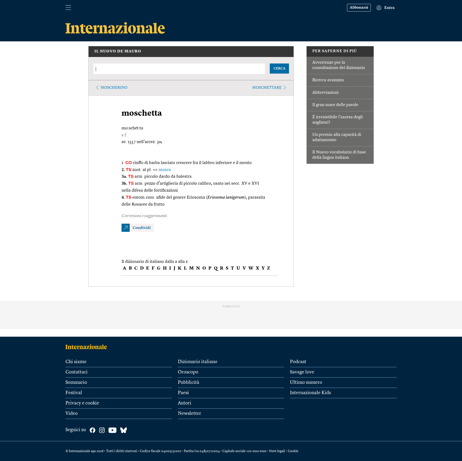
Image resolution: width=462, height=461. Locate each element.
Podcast (298, 362)
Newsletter (189, 413)
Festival (73, 393)
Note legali (277, 451)
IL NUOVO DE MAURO (117, 51)
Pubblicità (188, 382)
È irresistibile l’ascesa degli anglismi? (337, 120)
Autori (184, 403)
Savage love (302, 372)
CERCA (279, 68)
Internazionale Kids (310, 393)
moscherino (114, 88)
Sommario (76, 382)
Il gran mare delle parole (335, 105)
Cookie (293, 451)
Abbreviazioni (325, 92)
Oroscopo (188, 372)
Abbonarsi (359, 8)
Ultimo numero (306, 382)
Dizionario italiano (197, 362)
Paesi (183, 393)
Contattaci (76, 372)
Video (71, 413)
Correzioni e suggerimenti (144, 216)
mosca (165, 170)
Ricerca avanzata (328, 80)
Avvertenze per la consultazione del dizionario (338, 65)
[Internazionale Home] (87, 346)
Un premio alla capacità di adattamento (336, 137)
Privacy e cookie (82, 403)
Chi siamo (75, 362)
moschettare (267, 88)
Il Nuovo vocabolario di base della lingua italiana (339, 155)
